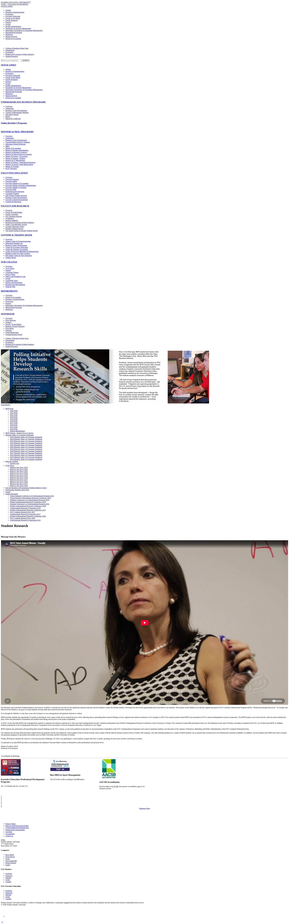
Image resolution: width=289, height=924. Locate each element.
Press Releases (10, 320)
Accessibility (10, 834)
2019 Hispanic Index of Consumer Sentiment (26, 449)
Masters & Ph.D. (11, 37)
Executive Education (12, 16)
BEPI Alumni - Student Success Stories (19, 433)
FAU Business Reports (13, 216)
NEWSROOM (7, 314)
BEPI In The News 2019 (19, 476)
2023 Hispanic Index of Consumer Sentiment (26, 441)
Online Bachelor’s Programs (14, 123)
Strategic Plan (10, 287)
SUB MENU (5, 405)
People (7, 492)
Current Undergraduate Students (16, 112)
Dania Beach (10, 857)
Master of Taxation (12, 166)
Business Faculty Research (14, 326)
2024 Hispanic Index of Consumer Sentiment (26, 439)
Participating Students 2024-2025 (17, 490)
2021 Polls (13, 415)
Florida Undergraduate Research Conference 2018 (28, 506)
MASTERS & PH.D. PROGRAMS (17, 132)
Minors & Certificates (13, 119)
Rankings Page (144, 808)
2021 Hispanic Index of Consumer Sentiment (26, 445)
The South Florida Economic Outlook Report (21, 231)
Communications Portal (13, 334)
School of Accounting (13, 39)
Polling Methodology (17, 431)
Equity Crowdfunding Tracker (16, 225)
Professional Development (14, 191)
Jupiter (7, 865)
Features (8, 322)
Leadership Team (11, 281)
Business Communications (14, 12)
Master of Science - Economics (16, 156)
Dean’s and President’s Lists (15, 276)
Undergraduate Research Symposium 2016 (25, 520)
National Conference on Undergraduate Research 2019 (29, 500)
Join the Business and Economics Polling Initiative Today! (26, 488)
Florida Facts (14, 463)
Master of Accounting (13, 148)
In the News (9, 465)
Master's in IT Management (15, 160)
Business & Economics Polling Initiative (19, 54)
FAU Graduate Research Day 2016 (22, 518)
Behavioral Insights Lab (13, 243)
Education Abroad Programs (15, 144)
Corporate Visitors (11, 272)
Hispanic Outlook (11, 461)
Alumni (8, 10)
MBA (7, 146)
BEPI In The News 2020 (19, 474)
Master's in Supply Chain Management (19, 164)
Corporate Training (12, 194)
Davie (7, 859)
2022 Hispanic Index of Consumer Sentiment (26, 443)
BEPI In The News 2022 (19, 470)
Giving (7, 24)
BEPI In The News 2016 (19, 482)
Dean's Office (10, 274)
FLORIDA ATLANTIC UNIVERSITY (16, 2)
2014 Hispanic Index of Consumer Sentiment (26, 459)
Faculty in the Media (12, 18)
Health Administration (13, 26)
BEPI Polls (9, 409)
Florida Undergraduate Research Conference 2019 (28, 502)
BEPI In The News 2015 (19, 484)
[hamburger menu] (144, 43)
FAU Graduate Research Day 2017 (22, 512)
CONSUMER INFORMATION (17, 828)
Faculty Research (11, 20)
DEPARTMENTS (9, 291)
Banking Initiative (11, 220)
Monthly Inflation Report (14, 229)
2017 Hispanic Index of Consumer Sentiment (26, 453)
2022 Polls (13, 413)
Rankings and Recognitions (15, 285)
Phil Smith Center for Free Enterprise (18, 255)
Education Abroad (11, 115)
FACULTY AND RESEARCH (15, 206)
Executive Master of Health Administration (20, 185)
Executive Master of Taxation (15, 187)
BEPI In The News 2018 (19, 478)
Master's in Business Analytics (16, 152)
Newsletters (9, 328)
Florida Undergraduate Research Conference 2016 (28, 516)
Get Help (8, 832)
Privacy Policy (10, 824)
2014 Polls (13, 429)
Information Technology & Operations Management (23, 30)
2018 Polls (13, 421)
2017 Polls (13, 423)
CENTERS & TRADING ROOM (16, 235)
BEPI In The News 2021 (19, 472)
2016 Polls (13, 425)
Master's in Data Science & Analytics (18, 154)
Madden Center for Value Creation (17, 253)
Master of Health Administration (16, 150)
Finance (8, 22)
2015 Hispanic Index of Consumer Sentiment (26, 457)
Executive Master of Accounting (16, 183)
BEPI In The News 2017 (19, 480)
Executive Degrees (12, 179)
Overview (9, 106)
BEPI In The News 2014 (19, 486)
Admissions (9, 108)
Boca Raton (9, 855)
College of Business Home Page (16, 48)
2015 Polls (13, 427)
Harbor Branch (10, 863)
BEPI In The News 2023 (19, 467)
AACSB (115, 786)
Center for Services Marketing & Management (21, 251)
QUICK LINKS (7, 6)
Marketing (9, 34)
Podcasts (8, 330)
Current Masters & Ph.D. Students (17, 142)
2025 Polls (13, 411)
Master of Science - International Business (20, 162)
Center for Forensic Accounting (16, 249)
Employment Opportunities (15, 830)
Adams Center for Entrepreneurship (18, 241)
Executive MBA (11, 181)
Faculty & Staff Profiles (13, 212)
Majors (7, 117)
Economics (9, 14)
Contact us (9, 836)
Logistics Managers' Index (14, 227)
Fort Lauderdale (11, 861)
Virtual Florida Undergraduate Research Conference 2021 (30, 498)
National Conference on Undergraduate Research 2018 (29, 504)
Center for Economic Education (16, 247)
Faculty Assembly (11, 214)
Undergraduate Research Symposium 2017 (25, 514)
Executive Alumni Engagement (16, 200)
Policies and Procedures (13, 283)
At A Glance (9, 268)
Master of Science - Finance (15, 158)
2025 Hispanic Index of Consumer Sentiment (26, 437)
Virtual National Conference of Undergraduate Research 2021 (32, 496)
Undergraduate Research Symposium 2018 (25, 508)
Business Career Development (16, 110)
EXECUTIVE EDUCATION (14, 173)
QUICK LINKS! (8, 65)
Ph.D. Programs (11, 168)
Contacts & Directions (13, 202)
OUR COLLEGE (9, 262)
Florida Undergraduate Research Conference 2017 (28, 510)
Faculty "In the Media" (13, 324)
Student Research (11, 56)
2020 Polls (13, 417)
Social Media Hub (11, 332)
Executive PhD (10, 189)
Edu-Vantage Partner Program (16, 196)
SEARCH (26, 60)
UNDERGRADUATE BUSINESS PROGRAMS (23, 102)
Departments (9, 50)
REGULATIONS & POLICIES (16, 826)
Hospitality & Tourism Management (18, 28)
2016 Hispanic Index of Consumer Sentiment (26, 455)
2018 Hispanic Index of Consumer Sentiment (26, 451)
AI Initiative (9, 218)
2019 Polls (13, 419)
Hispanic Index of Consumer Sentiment (19, 435)
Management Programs (13, 32)
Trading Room (10, 258)
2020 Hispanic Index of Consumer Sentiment (26, 447)
